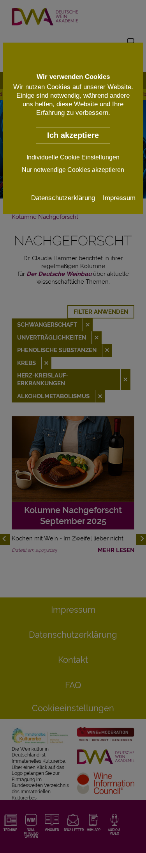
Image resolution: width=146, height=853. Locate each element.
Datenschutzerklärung (63, 197)
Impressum (119, 197)
